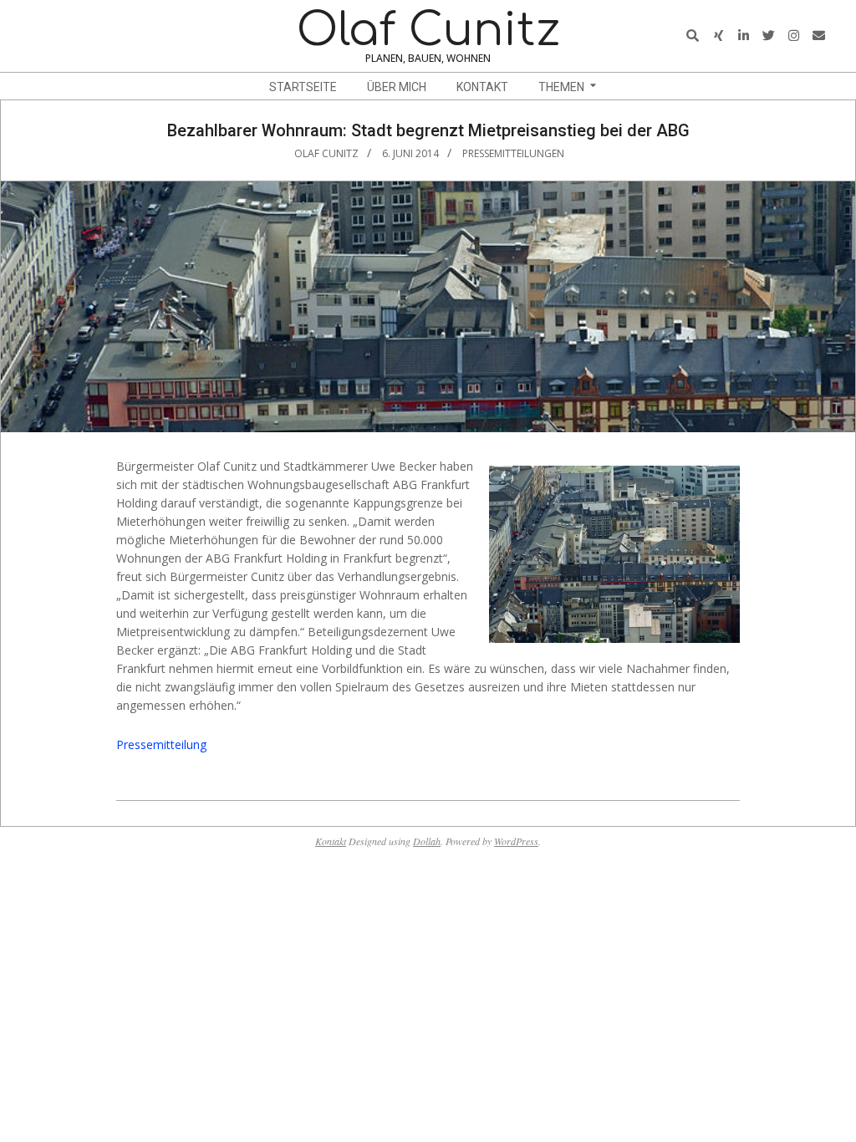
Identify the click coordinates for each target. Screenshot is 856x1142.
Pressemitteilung (161, 744)
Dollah (427, 841)
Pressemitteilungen (513, 153)
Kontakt (330, 841)
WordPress (516, 841)
